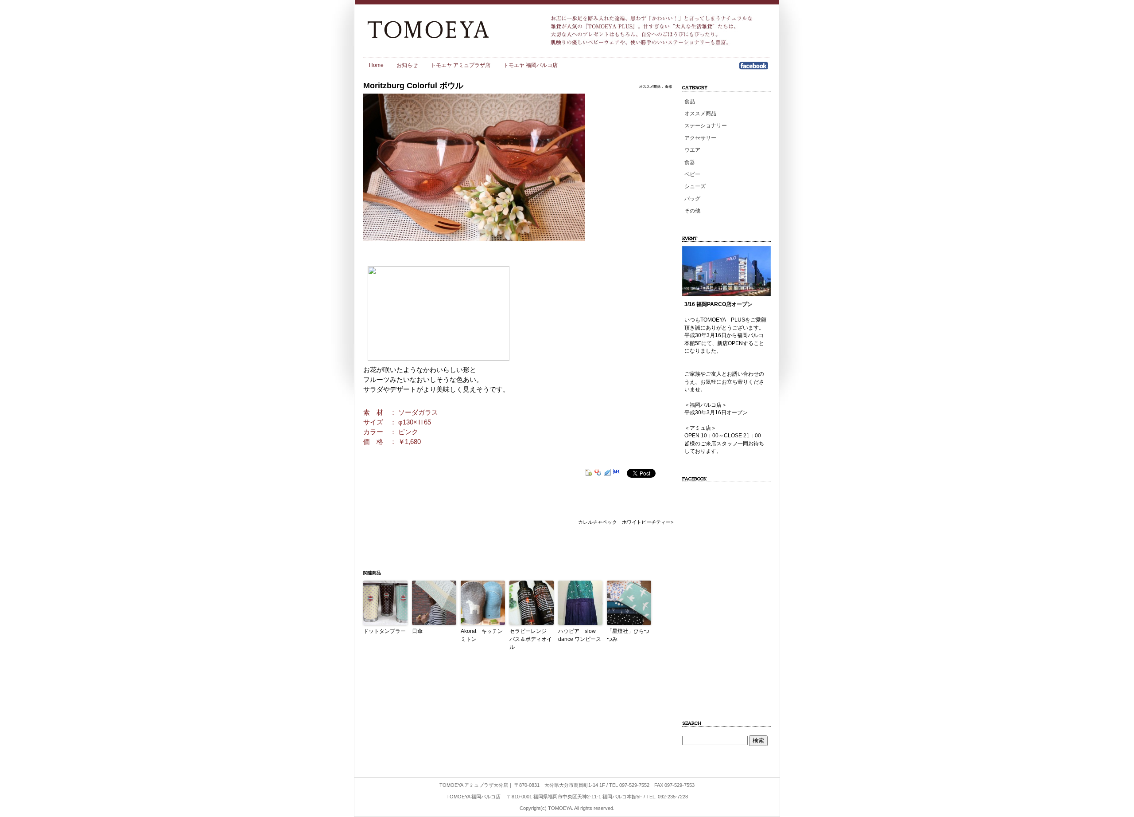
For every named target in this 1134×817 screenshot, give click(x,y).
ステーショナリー (705, 125)
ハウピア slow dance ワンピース (579, 635)
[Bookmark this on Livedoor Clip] (607, 473)
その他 (692, 211)
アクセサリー (700, 138)
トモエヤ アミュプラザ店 (460, 65)
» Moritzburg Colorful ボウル (443, 29)
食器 (668, 87)
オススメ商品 (649, 87)
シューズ (695, 186)
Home (376, 65)
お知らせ (407, 65)
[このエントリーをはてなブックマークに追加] (616, 473)
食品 (689, 101)
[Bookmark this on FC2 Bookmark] (588, 473)
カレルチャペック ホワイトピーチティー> (625, 522)
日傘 (417, 631)
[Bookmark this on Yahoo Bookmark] (598, 473)
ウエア (692, 150)
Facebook (753, 68)
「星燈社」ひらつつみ (628, 635)
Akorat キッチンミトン (482, 635)
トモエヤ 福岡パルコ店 (530, 65)
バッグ (692, 199)
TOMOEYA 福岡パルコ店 (474, 796)
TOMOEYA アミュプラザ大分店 (473, 785)
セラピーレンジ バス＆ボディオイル (530, 639)
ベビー (692, 174)
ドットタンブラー (384, 631)
